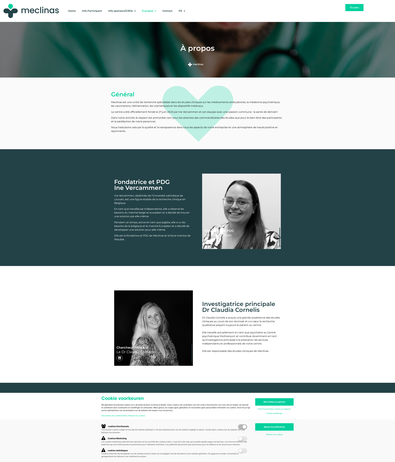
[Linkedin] (207, 241)
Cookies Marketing (117, 438)
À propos (147, 10)
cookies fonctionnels (118, 426)
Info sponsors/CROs (120, 10)
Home (72, 10)
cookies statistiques (117, 450)
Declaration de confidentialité (114, 416)
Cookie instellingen (274, 413)
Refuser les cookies (136, 416)
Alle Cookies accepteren (274, 402)
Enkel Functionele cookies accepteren (274, 409)
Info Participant (92, 10)
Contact (167, 10)
